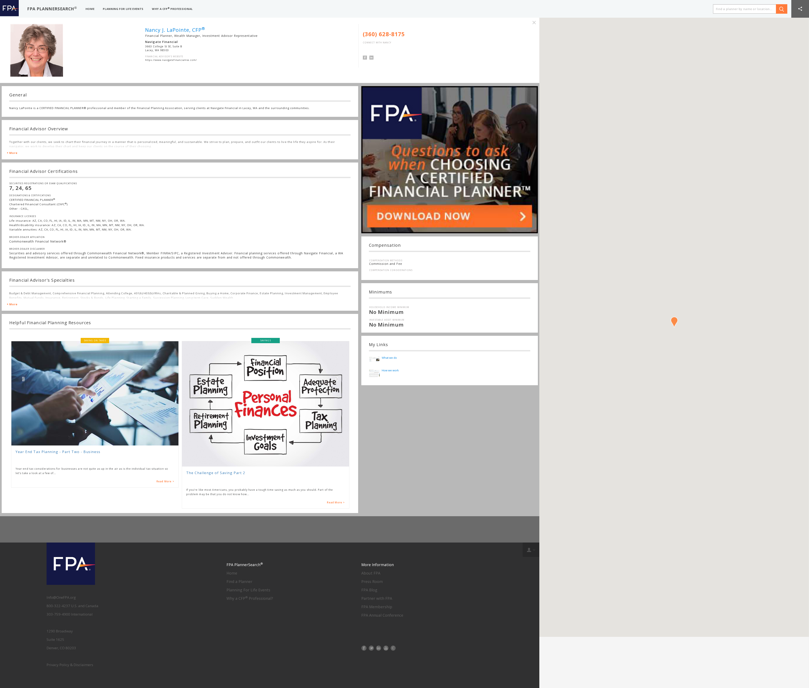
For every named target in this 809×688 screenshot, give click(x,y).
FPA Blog (369, 589)
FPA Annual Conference (382, 615)
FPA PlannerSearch (52, 8)
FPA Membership (376, 606)
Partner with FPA (376, 598)
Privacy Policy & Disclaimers (70, 664)
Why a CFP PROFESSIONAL (172, 9)
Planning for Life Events (123, 9)
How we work (390, 370)
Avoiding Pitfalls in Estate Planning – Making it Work (236, 452)
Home (231, 573)
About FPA (370, 573)
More (13, 153)
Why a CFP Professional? (249, 598)
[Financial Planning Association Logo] (9, 9)
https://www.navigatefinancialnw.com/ (171, 59)
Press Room (372, 581)
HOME (90, 9)
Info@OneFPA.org (61, 597)
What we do (389, 358)
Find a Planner (239, 581)
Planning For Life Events (248, 589)
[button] (800, 9)
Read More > (165, 502)
